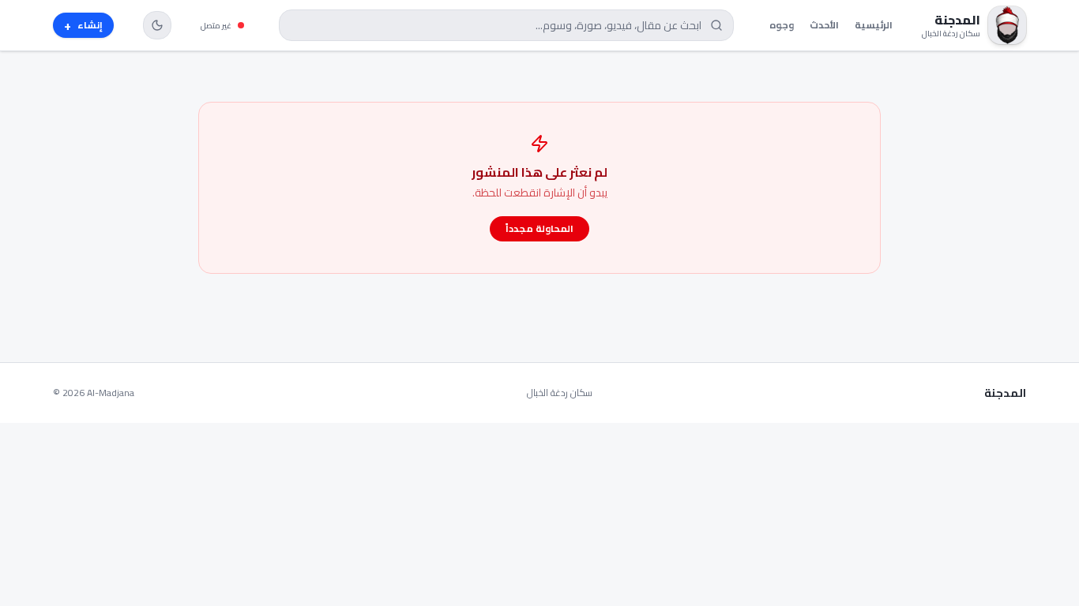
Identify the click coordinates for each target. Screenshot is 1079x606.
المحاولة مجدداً (539, 228)
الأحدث (824, 25)
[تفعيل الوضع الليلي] (157, 25)
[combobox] (506, 25)
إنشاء (83, 25)
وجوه (781, 25)
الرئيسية (874, 25)
